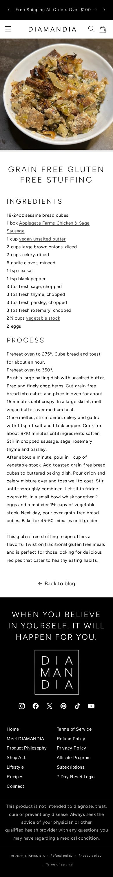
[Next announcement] (104, 9)
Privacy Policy (71, 747)
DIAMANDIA (35, 856)
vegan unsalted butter (42, 239)
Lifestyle (15, 767)
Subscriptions (71, 767)
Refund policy (61, 856)
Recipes (15, 776)
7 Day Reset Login (76, 776)
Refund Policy (71, 738)
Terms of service (59, 864)
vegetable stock (43, 318)
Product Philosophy (27, 747)
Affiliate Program (74, 757)
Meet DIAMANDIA (25, 738)
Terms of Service (74, 729)
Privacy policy (90, 856)
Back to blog (60, 583)
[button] (8, 29)
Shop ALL (16, 757)
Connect (15, 786)
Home (13, 729)
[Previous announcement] (8, 9)
